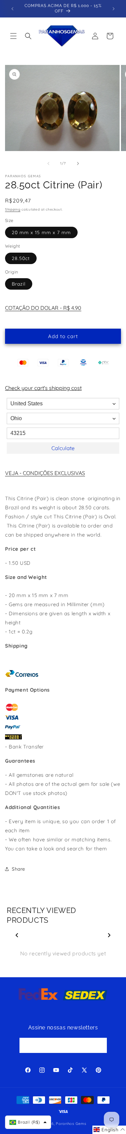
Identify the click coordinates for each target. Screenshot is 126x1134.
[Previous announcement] (12, 8)
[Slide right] (78, 163)
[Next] (109, 935)
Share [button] (18, 869)
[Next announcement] (113, 8)
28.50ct (21, 258)
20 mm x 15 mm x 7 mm (41, 232)
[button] (13, 36)
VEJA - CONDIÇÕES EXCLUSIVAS (45, 473)
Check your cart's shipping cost (43, 388)
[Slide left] (48, 163)
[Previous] (17, 935)
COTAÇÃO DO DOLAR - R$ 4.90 (43, 307)
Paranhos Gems (71, 1123)
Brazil (19, 284)
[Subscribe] (99, 1045)
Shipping (12, 209)
